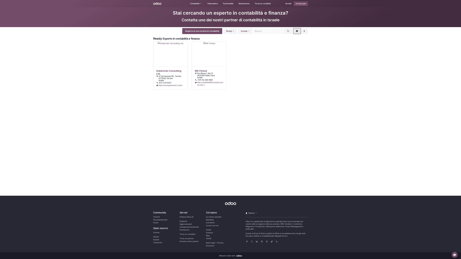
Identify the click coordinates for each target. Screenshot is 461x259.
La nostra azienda (213, 217)
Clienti (208, 238)
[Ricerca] (288, 31)
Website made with (227, 256)
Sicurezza (210, 246)
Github (156, 237)
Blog (208, 236)
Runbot (156, 240)
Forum (155, 223)
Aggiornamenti (186, 224)
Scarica (156, 232)
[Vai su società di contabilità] (170, 54)
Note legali (210, 243)
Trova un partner (187, 238)
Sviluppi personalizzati (189, 227)
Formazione (184, 230)
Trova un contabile (187, 234)
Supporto (183, 221)
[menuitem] (212, 3)
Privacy (220, 243)
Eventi (208, 230)
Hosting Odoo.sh (187, 217)
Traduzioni (157, 242)
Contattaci (210, 223)
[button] (230, 31)
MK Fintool (201, 70)
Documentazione (160, 220)
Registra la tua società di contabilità (202, 31)
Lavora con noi (212, 225)
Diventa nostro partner (189, 241)
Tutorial (156, 217)
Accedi (288, 4)
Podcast (209, 233)
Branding (210, 220)
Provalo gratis (301, 4)
